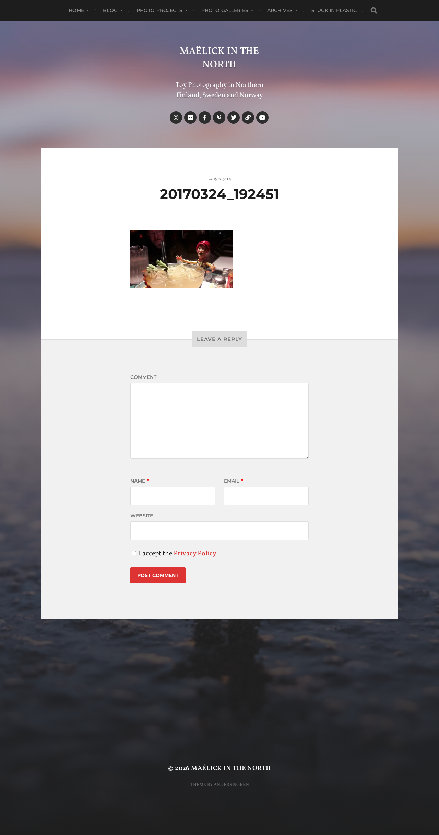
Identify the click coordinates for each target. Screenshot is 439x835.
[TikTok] (248, 117)
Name (139, 481)
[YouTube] (262, 117)
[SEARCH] (373, 10)
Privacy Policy (195, 553)
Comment (143, 377)
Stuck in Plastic (334, 10)
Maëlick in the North (219, 58)
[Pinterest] (219, 117)
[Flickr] (190, 117)
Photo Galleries (224, 10)
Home (76, 10)
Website (141, 515)
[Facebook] (205, 117)
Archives (280, 10)
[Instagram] (176, 117)
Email (233, 481)
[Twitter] (233, 117)
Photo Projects (159, 10)
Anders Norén (231, 784)
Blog (110, 10)
